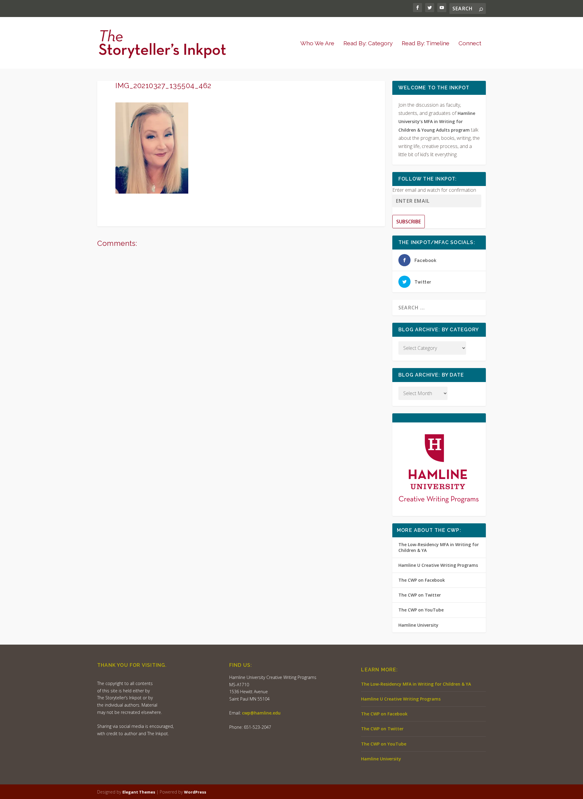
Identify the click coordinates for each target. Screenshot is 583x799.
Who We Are (317, 43)
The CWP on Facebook (421, 580)
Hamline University (418, 625)
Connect (470, 43)
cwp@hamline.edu (261, 713)
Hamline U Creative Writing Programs (438, 565)
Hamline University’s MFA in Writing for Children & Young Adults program (436, 121)
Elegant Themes (138, 792)
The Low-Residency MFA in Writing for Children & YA (438, 547)
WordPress (195, 792)
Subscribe (408, 221)
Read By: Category (368, 43)
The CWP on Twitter (419, 595)
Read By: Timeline (425, 43)
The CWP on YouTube (421, 610)
